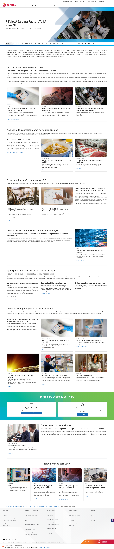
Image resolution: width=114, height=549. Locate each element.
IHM (8, 469)
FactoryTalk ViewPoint (80, 354)
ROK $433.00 (63, 542)
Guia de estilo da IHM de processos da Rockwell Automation (54, 188)
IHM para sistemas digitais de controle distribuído (18, 188)
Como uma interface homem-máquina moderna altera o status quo (90, 87)
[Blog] (15, 539)
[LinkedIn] (4, 539)
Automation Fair (29, 518)
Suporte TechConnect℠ (74, 513)
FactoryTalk (49, 533)
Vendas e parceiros (57, 6)
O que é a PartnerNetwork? (53, 524)
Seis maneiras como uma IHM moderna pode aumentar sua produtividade (94, 470)
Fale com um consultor (63, 402)
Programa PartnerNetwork (13, 424)
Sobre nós (5, 513)
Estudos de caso (95, 513)
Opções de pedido (11, 402)
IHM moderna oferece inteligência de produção (86, 139)
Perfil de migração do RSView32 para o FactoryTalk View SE (20, 87)
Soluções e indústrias (38, 6)
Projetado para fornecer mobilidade (83, 319)
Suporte (48, 6)
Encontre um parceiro (52, 522)
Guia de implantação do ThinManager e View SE (52, 319)
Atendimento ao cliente (74, 515)
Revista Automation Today (97, 518)
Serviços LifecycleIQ (51, 535)
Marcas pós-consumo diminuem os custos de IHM (52, 139)
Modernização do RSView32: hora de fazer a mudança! (53, 87)
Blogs (92, 515)
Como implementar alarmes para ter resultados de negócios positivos (69, 470)
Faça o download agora (12, 298)
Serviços (27, 6)
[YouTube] (12, 539)
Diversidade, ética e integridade (10, 518)
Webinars (49, 513)
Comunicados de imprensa (31, 515)
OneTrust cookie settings (44, 547)
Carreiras (5, 515)
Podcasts (93, 520)
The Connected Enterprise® (31, 534)
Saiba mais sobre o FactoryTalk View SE (16, 152)
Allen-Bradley (50, 530)
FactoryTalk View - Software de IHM (49, 354)
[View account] (110, 5)
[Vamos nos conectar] (112, 520)
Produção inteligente (30, 532)
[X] (9, 539)
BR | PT (4, 542)
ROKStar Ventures (73, 525)
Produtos (20, 6)
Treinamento (50, 515)
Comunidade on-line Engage (9, 520)
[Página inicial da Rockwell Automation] (103, 542)
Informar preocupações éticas (76, 523)
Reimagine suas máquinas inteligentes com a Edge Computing (44, 470)
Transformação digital (30, 529)
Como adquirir (72, 520)
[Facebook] (6, 539)
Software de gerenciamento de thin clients (17, 354)
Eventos (27, 520)
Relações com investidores (9, 523)
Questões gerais (73, 518)
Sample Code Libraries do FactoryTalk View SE (85, 229)
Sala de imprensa (29, 513)
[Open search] (107, 5)
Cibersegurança (29, 527)
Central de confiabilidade (9, 528)
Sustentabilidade (7, 525)
